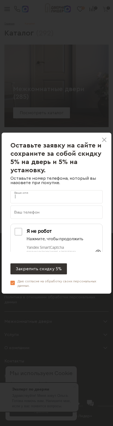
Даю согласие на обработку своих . (57, 283)
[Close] (104, 139)
